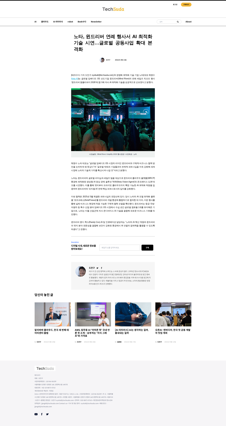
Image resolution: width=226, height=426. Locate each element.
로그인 (175, 4)
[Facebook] (101, 268)
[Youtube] (36, 414)
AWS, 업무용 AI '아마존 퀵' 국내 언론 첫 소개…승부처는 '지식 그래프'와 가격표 (92, 333)
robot (70, 21)
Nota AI (74, 79)
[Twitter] (97, 268)
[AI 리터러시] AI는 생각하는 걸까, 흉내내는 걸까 (132, 331)
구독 (147, 248)
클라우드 (45, 21)
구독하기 (186, 4)
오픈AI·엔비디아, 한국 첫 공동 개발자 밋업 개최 (172, 331)
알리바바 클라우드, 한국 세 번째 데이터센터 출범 (52, 331)
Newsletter (96, 21)
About (188, 21)
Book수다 (82, 21)
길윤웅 (119, 342)
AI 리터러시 (58, 21)
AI (35, 21)
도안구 (108, 60)
